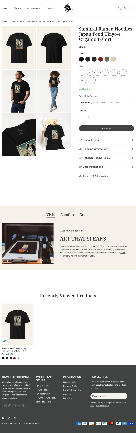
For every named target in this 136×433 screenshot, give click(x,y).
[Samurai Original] (68, 8)
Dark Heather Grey (94, 59)
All (13, 21)
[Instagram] (15, 418)
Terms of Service (43, 402)
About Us (67, 394)
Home (4, 21)
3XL (123, 73)
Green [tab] (84, 214)
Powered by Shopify (32, 423)
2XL (114, 73)
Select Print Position (88, 96)
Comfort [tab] (67, 214)
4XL (82, 80)
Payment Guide (70, 386)
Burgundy (100, 59)
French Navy (87, 59)
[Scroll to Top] (131, 419)
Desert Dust (113, 59)
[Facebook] (3, 418)
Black (81, 59)
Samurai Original (16, 423)
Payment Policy (43, 394)
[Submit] (124, 396)
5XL (92, 80)
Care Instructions (70, 382)
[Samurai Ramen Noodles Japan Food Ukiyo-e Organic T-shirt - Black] (3, 358)
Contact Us (68, 398)
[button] (17, 8)
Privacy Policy (42, 386)
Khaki (107, 59)
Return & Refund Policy (46, 398)
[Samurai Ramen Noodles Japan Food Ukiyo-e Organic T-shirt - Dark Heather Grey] (10, 358)
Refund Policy (42, 390)
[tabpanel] (68, 243)
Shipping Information (72, 390)
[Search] (119, 8)
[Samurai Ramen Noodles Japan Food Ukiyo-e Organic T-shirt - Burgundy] (14, 358)
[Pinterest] (9, 418)
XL (105, 73)
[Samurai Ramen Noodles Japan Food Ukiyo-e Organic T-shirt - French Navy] (7, 358)
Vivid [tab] (50, 214)
